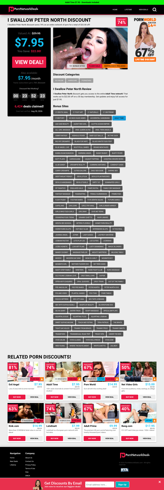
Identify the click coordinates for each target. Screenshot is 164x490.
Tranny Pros (102, 328)
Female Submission (98, 194)
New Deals (143, 10)
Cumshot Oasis (116, 165)
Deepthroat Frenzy (63, 176)
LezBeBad (107, 241)
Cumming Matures (98, 165)
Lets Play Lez (79, 241)
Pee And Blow (61, 287)
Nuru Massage (113, 270)
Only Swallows (87, 276)
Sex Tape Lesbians (96, 299)
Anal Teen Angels (103, 130)
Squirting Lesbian (99, 316)
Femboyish (116, 194)
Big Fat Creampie (62, 141)
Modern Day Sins (73, 258)
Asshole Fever (78, 135)
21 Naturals (93, 112)
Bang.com (126, 426)
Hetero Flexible (83, 223)
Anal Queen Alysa (83, 130)
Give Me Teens (97, 211)
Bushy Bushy (101, 153)
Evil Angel (14, 384)
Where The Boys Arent (79, 346)
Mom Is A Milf (91, 258)
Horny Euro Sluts (63, 229)
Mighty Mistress (99, 252)
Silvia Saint (60, 311)
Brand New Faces (101, 147)
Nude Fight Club (95, 270)
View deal (34, 397)
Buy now (17, 397)
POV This (93, 293)
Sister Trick (75, 311)
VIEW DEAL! (29, 62)
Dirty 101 (96, 182)
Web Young (60, 346)
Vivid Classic (75, 340)
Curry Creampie (62, 171)
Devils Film (82, 176)
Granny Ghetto (85, 217)
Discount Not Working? (29, 88)
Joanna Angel (61, 235)
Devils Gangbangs (63, 182)
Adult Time (119, 118)
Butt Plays (60, 159)
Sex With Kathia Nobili (65, 305)
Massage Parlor (80, 252)
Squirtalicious (61, 316)
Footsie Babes (76, 200)
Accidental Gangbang (100, 118)
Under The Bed (115, 334)
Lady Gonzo (88, 235)
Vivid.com (109, 340)
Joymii (75, 235)
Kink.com (14, 426)
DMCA (27, 476)
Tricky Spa (99, 334)
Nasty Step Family (63, 270)
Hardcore (72, 80)
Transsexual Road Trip (80, 334)
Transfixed (60, 334)
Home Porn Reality (103, 223)
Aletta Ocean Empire (100, 124)
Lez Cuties (94, 241)
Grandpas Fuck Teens (64, 217)
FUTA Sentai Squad (95, 200)
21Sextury (59, 118)
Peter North (94, 287)
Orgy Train (98, 281)
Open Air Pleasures (63, 281)
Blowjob (59, 80)
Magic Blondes (114, 247)
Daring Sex (113, 171)
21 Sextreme (108, 112)
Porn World (90, 384)
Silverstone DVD (106, 305)
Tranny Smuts (118, 328)
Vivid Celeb (60, 340)
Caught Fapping (92, 159)
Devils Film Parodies (100, 176)
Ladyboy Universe (105, 235)
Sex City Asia (78, 299)
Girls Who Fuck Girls (64, 211)
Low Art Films (78, 247)
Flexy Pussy (60, 200)
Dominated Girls (112, 182)
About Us (28, 458)
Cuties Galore (80, 171)
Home (115, 10)
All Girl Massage (62, 130)
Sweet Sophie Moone (64, 322)
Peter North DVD (111, 287)
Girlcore (73, 206)
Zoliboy (113, 346)
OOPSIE (102, 276)
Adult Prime (90, 426)
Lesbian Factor (62, 241)
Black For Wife (81, 141)
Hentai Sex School (63, 223)
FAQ (26, 472)
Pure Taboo (106, 293)
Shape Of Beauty (86, 305)
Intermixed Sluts (100, 229)
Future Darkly (114, 200)
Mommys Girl (61, 264)
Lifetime (128, 10)
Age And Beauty (62, 124)
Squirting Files (79, 316)
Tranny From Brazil (83, 328)
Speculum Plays (110, 311)
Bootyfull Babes (81, 147)
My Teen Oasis (99, 264)
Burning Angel (84, 153)
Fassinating (80, 194)
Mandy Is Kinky (61, 252)
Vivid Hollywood (93, 340)
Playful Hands (78, 293)
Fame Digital (93, 188)
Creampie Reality (77, 165)
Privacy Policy (30, 465)
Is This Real (117, 229)
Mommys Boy (107, 258)
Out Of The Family (115, 281)
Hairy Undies (102, 217)
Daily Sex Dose (97, 171)
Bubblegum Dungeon (64, 153)
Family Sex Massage (111, 188)
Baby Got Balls (96, 135)
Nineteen (79, 270)
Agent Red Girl (80, 124)
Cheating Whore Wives (113, 159)
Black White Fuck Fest (102, 141)
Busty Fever (117, 153)
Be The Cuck (113, 135)
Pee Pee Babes (78, 287)
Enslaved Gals (76, 188)
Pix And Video (61, 293)
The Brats (117, 322)
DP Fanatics (60, 188)
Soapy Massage (92, 311)
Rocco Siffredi (61, 299)
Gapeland (59, 206)
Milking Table (117, 252)
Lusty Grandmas (96, 247)
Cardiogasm (75, 159)
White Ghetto (100, 346)
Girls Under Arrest (107, 206)
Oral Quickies (83, 281)
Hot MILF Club (82, 229)
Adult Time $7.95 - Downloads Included (82, 2)
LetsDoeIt (51, 426)
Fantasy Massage (62, 194)
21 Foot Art (78, 112)
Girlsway (83, 211)
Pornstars (86, 80)
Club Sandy (60, 165)
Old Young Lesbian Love (65, 276)
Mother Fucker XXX (80, 264)
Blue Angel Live (62, 147)
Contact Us (29, 461)
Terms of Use (30, 468)
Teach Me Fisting (85, 322)
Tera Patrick (103, 322)
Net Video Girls (129, 384)
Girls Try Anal (88, 206)
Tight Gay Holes (62, 328)
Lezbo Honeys (61, 247)
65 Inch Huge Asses (77, 118)
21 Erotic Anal (61, 112)
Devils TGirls (82, 182)
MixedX (58, 258)
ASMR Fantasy (61, 135)
